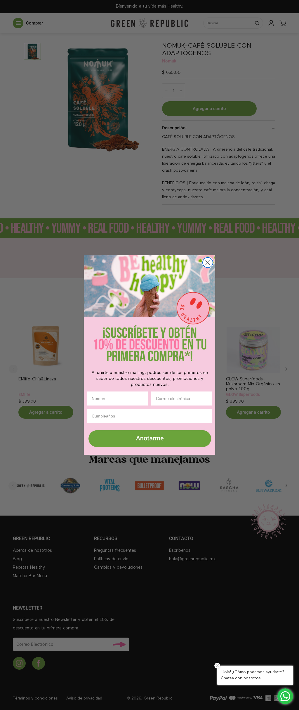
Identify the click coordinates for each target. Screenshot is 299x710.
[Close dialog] (208, 262)
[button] (149, 439)
